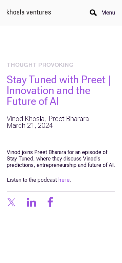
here (63, 180)
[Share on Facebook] (50, 203)
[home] (29, 12)
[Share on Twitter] (11, 203)
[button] (106, 12)
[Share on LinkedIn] (31, 203)
